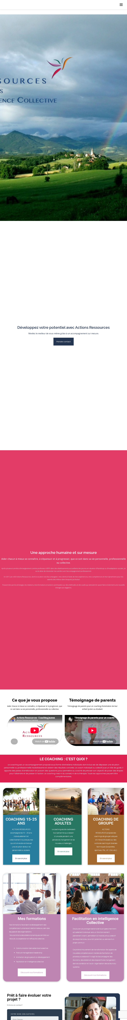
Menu (121, 4)
